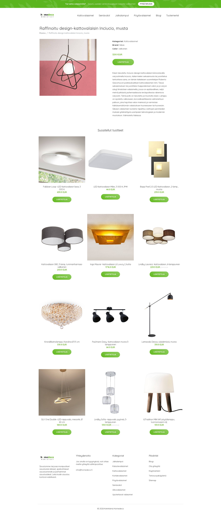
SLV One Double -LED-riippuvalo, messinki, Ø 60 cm (61, 420)
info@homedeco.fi (84, 470)
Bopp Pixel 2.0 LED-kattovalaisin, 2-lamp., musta (159, 188)
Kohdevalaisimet (119, 475)
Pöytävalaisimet (142, 15)
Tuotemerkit (172, 15)
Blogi (158, 15)
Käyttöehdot (154, 471)
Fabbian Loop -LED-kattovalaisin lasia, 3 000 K (62, 188)
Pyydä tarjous (146, 4)
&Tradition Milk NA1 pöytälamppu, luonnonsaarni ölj (159, 420)
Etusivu (43, 33)
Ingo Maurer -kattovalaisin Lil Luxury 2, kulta (110, 264)
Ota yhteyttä (154, 466)
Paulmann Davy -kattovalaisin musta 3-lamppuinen (110, 343)
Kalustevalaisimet (120, 466)
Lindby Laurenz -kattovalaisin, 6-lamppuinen (159, 264)
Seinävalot (104, 15)
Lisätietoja (123, 62)
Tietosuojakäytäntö (157, 475)
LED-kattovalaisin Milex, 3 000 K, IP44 (111, 186)
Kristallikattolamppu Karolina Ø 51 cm (62, 342)
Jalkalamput (122, 15)
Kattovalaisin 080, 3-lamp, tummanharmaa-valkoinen (61, 265)
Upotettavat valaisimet (122, 494)
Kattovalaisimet (85, 15)
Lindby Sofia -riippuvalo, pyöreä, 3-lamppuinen (110, 420)
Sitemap (152, 480)
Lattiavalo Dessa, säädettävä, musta (159, 342)
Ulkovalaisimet (118, 490)
